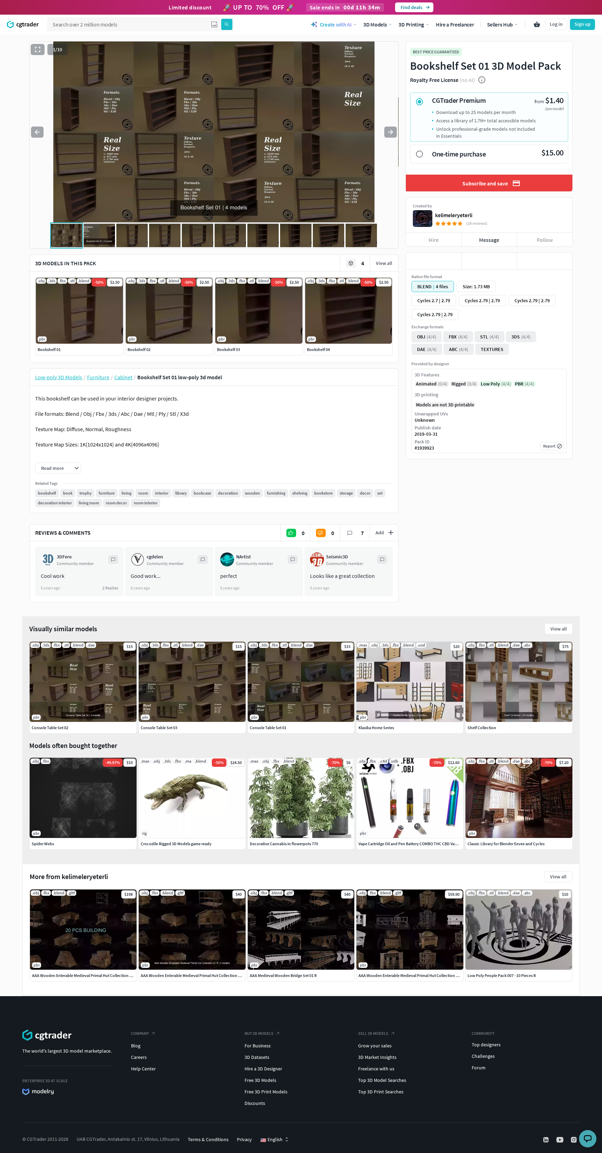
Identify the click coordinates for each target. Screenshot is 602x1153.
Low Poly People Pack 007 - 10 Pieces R (502, 975)
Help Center (143, 1069)
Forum (479, 1067)
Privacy (244, 1139)
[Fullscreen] (38, 49)
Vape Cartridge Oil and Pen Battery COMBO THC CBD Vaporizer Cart (416, 843)
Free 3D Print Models (266, 1092)
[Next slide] (390, 132)
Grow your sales (375, 1046)
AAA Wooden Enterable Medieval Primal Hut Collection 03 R (84, 975)
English (271, 1139)
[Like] (433, 261)
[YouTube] (560, 1140)
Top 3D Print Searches (380, 1092)
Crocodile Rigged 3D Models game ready (176, 843)
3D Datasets (257, 1057)
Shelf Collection (482, 727)
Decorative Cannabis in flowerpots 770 (284, 843)
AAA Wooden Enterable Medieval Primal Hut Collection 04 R (410, 975)
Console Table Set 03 (159, 727)
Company (140, 1033)
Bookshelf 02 (139, 349)
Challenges (483, 1056)
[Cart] (536, 24)
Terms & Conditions (208, 1139)
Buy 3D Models (259, 1033)
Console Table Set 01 (268, 727)
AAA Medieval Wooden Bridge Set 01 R (283, 975)
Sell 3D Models (373, 1033)
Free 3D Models (260, 1080)
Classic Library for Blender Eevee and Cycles (506, 843)
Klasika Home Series (376, 727)
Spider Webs (43, 843)
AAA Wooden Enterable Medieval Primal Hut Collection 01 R (193, 975)
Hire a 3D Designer (263, 1069)
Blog (135, 1046)
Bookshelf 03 (228, 349)
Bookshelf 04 (318, 349)
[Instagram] (574, 1140)
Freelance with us (376, 1069)
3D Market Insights (377, 1057)
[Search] (226, 24)
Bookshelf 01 (49, 349)
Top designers (486, 1044)
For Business (258, 1046)
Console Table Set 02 (50, 727)
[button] (214, 24)
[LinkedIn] (546, 1140)
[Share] (544, 261)
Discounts (255, 1103)
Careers (139, 1057)
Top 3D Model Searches (382, 1080)
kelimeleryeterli (453, 215)
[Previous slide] (37, 132)
